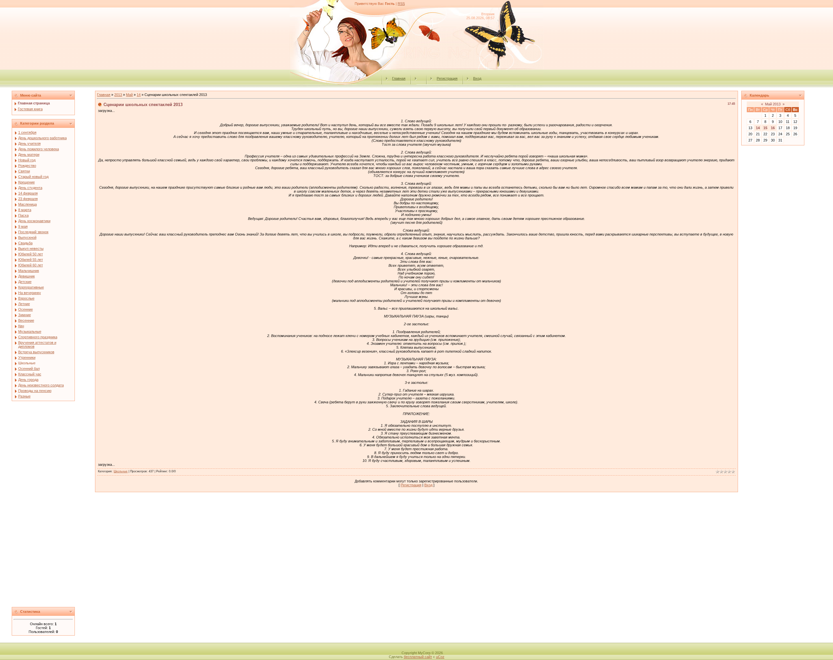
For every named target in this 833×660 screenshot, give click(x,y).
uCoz (440, 657)
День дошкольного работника (42, 138)
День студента (30, 188)
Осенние (25, 309)
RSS (401, 4)
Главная (398, 78)
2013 (118, 95)
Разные (24, 396)
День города (28, 380)
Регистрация (447, 78)
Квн (21, 326)
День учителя (29, 143)
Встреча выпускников (36, 352)
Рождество (27, 166)
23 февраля (28, 199)
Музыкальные (29, 331)
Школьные (26, 363)
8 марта (24, 210)
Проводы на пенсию (34, 391)
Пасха (23, 215)
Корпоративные (31, 287)
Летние (24, 304)
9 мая (23, 226)
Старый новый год (33, 177)
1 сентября (27, 132)
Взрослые (26, 298)
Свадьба (25, 243)
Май (129, 95)
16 (773, 128)
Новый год (26, 160)
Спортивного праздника (37, 337)
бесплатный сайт (418, 657)
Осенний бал (29, 368)
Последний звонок (33, 232)
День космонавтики (34, 221)
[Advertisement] (52, 505)
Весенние (26, 320)
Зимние (24, 315)
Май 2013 (773, 104)
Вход (477, 78)
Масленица (27, 204)
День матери (28, 154)
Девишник (26, 276)
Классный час (29, 374)
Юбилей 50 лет (30, 254)
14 (139, 95)
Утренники (26, 357)
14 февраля (28, 193)
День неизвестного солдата (41, 385)
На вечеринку (29, 293)
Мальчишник (28, 271)
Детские (25, 282)
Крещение (26, 182)
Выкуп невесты (31, 248)
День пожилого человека (38, 149)
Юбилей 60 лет (30, 265)
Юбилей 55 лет (30, 260)
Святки (24, 171)
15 (765, 128)
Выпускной (27, 237)
